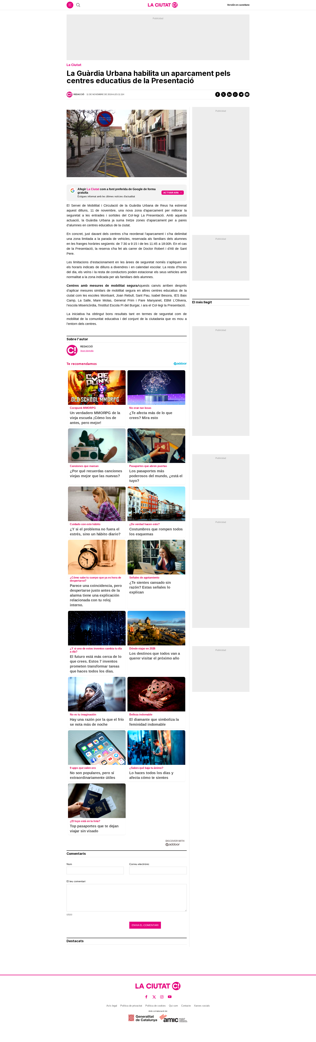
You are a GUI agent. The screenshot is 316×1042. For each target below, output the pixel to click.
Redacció (79, 94)
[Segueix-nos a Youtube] (169, 996)
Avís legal (111, 1005)
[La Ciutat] (163, 5)
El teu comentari (76, 881)
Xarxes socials (202, 1005)
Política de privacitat (131, 1005)
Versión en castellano (238, 5)
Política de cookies (155, 1005)
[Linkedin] (229, 94)
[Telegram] (241, 94)
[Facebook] (217, 94)
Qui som (173, 1005)
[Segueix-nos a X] (154, 996)
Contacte (186, 1005)
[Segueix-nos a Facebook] (146, 996)
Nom (69, 864)
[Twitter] (223, 94)
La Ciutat (74, 65)
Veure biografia (86, 351)
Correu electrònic (139, 864)
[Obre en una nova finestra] (142, 1018)
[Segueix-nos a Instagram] (161, 996)
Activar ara (171, 192)
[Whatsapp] (235, 94)
